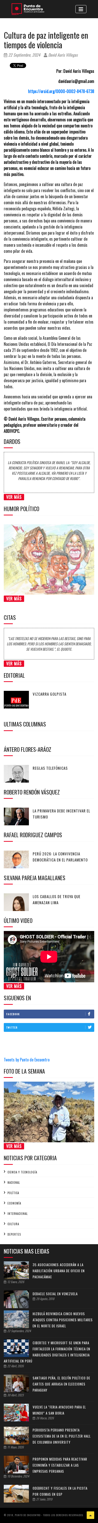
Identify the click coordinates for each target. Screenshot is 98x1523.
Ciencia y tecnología (22, 1172)
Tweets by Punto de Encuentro (27, 1060)
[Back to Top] (90, 1515)
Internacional (18, 1214)
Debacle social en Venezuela (55, 1293)
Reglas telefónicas (50, 768)
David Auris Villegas (62, 55)
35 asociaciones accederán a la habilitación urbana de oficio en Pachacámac (59, 1270)
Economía (14, 1203)
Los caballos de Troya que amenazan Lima (56, 899)
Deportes (14, 1234)
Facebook (13, 1014)
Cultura (13, 1224)
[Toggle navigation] (80, 9)
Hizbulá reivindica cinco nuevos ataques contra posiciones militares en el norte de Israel (63, 1319)
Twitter (12, 1027)
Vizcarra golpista (49, 694)
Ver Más (14, 497)
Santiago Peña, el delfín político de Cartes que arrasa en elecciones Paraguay (61, 1384)
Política (13, 1193)
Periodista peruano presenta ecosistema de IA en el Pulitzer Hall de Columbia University (62, 1436)
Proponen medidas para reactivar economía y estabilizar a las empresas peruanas (60, 1465)
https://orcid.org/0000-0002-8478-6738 (61, 91)
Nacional (14, 1182)
